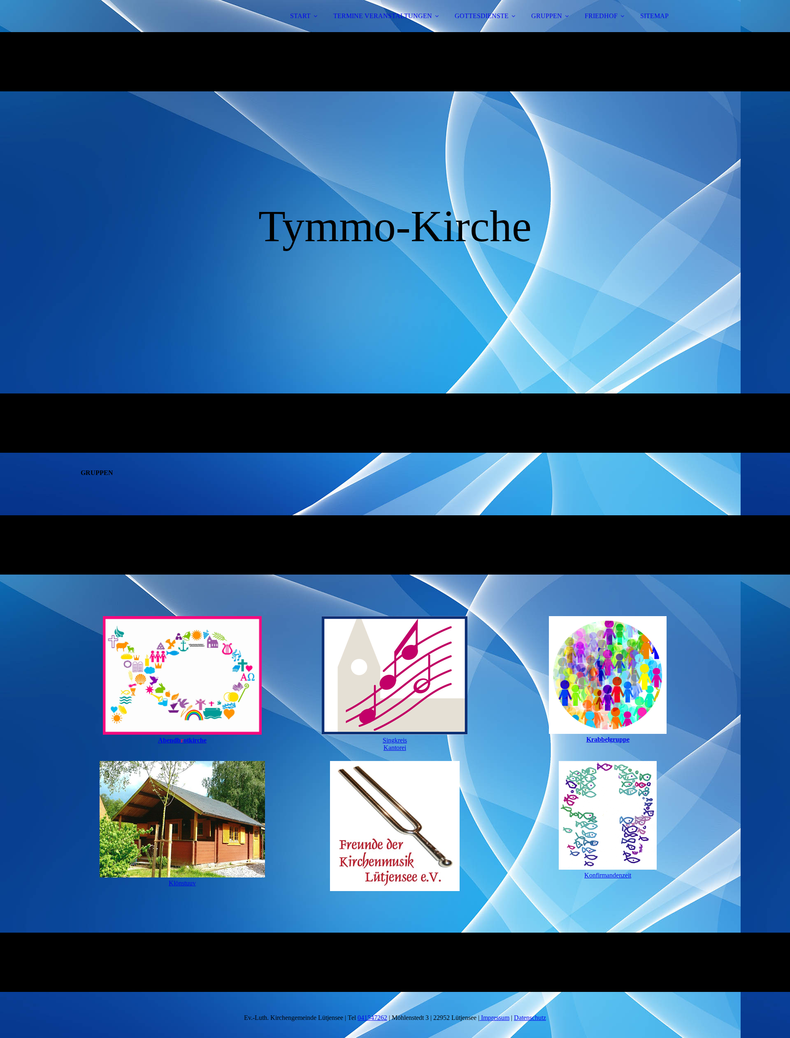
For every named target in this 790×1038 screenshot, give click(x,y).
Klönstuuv (182, 883)
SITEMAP (654, 15)
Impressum (494, 1017)
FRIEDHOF (601, 15)
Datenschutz (530, 1017)
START (300, 15)
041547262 (372, 1017)
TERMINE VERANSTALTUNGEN (382, 15)
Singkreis (395, 740)
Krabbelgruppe (608, 739)
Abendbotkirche (182, 740)
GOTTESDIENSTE (482, 15)
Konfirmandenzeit (607, 875)
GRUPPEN (546, 15)
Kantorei (394, 747)
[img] (151, 29)
